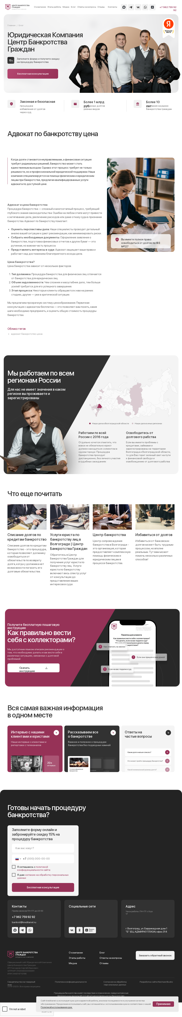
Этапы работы (54, 7)
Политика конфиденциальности (71, 982)
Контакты (112, 7)
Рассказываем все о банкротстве (83, 734)
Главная (11, 25)
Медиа (66, 7)
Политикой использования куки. (57, 1007)
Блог (73, 7)
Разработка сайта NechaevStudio (156, 982)
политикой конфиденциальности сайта (33, 868)
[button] (32, 74)
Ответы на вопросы (86, 7)
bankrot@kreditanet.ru (24, 922)
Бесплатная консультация (43, 887)
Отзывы (101, 7)
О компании (40, 7)
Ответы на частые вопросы (138, 734)
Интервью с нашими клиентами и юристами (30, 734)
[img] (17, 7)
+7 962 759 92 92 (23, 917)
